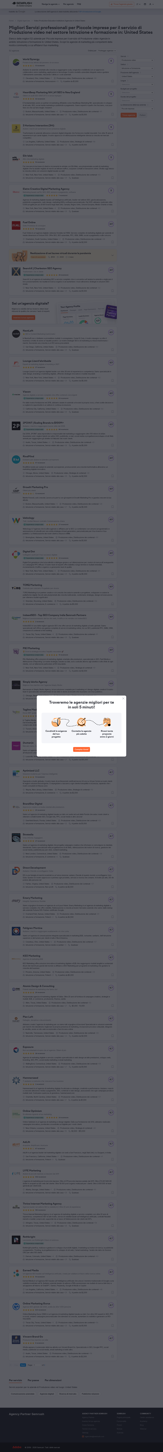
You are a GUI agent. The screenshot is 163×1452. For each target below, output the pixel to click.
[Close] (123, 698)
